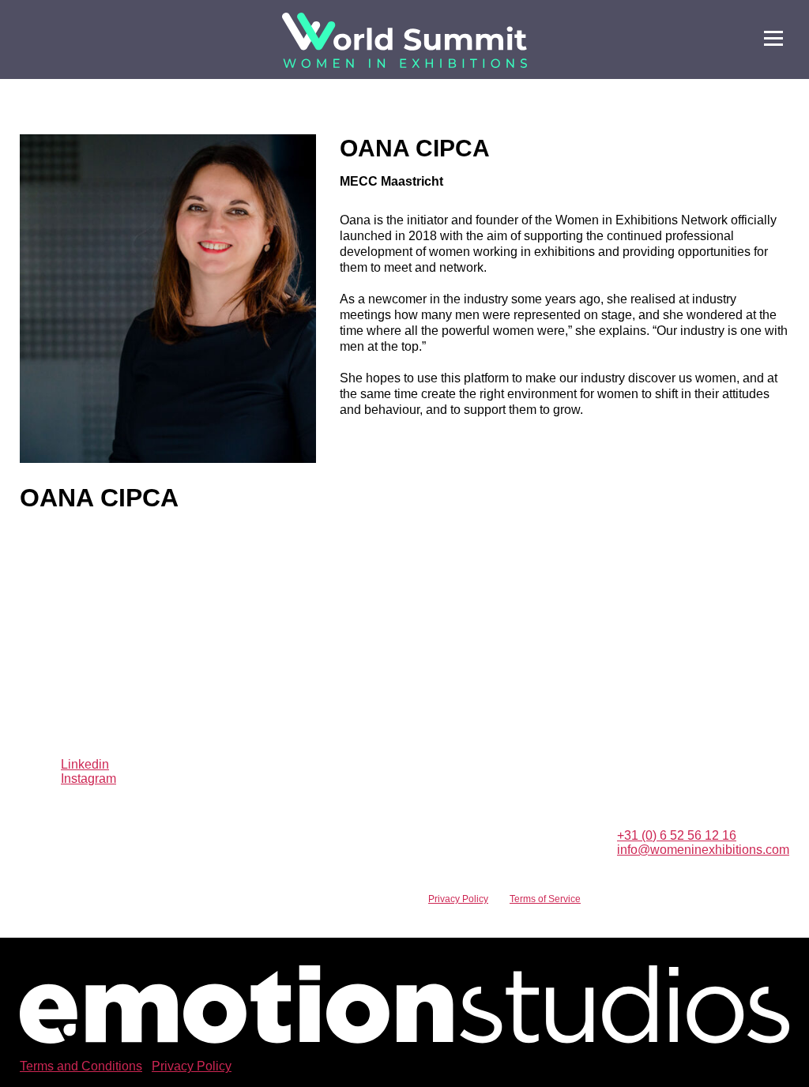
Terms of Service (545, 899)
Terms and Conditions (81, 1066)
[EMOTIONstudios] (404, 1039)
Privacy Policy (458, 899)
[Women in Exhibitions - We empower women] (404, 40)
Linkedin (85, 764)
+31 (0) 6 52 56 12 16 (676, 835)
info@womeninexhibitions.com (703, 849)
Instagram (88, 778)
